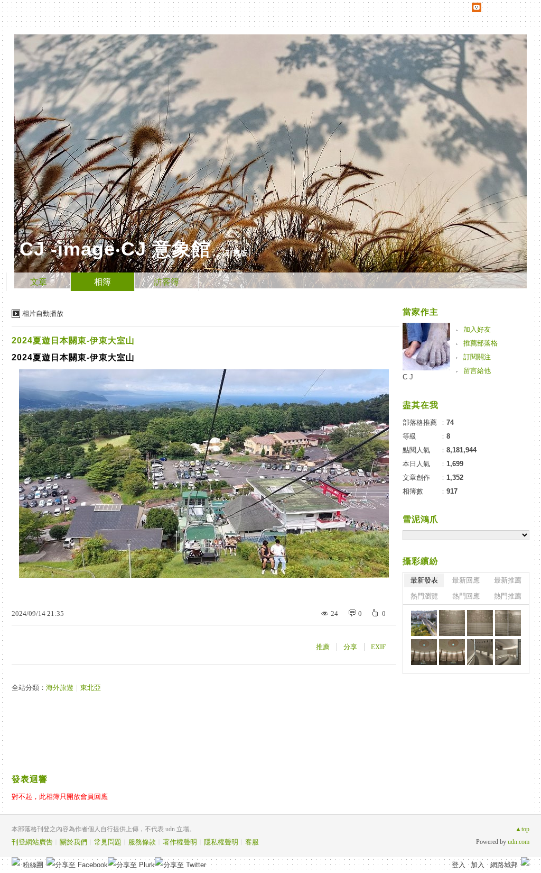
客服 (252, 842)
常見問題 (108, 842)
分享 (350, 647)
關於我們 (73, 842)
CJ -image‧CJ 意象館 (115, 249)
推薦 (323, 647)
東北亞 (90, 688)
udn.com (518, 841)
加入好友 (477, 329)
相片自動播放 (42, 313)
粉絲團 (33, 865)
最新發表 (424, 580)
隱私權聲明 (221, 842)
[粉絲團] (16, 861)
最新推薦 (507, 580)
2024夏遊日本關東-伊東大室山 (73, 340)
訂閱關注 (477, 357)
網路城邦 (504, 865)
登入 (458, 865)
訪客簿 (166, 281)
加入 (477, 865)
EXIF (378, 647)
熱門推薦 (507, 596)
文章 (38, 281)
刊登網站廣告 (32, 842)
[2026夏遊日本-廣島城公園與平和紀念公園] (424, 623)
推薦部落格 (480, 343)
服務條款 (142, 842)
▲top (522, 829)
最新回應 (466, 580)
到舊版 (237, 253)
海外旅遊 (59, 688)
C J (408, 377)
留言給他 (477, 371)
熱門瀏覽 (424, 596)
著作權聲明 (180, 842)
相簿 (102, 281)
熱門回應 (466, 596)
